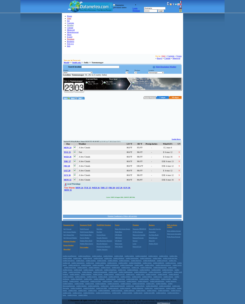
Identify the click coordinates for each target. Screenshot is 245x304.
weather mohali (156, 270)
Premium (136, 225)
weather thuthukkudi (149, 260)
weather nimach (111, 279)
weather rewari (84, 281)
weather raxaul (138, 293)
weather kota (130, 286)
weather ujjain (72, 290)
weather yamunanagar (78, 263)
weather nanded (171, 288)
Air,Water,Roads (153, 235)
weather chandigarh (77, 279)
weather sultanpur (143, 281)
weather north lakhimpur (103, 293)
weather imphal (102, 260)
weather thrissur (108, 256)
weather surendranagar (112, 265)
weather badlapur (68, 283)
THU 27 (67, 161)
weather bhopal (87, 258)
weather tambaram (132, 270)
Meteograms (118, 243)
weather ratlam (157, 258)
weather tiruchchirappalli (117, 286)
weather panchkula (98, 265)
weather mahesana (100, 283)
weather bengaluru (167, 270)
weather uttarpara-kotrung (163, 265)
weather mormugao (113, 283)
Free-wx (70, 44)
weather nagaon (74, 281)
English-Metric (176, 139)
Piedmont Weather (69, 241)
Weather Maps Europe (86, 243)
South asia (76, 62)
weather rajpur (92, 290)
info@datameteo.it (163, 303)
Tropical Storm (101, 235)
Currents (70, 23)
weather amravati (113, 288)
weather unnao (125, 267)
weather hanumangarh (160, 267)
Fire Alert (99, 232)
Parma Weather (68, 245)
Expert (69, 37)
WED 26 (67, 157)
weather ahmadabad (152, 286)
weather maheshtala (104, 290)
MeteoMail (66, 249)
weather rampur (153, 256)
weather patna (77, 258)
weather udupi (140, 274)
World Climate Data (85, 235)
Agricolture (152, 232)
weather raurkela (91, 260)
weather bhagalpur (89, 293)
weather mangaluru (164, 290)
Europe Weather (84, 238)
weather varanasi (88, 270)
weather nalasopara (146, 258)
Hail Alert (99, 229)
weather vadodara (100, 263)
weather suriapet (107, 281)
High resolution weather (172, 226)
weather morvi (157, 276)
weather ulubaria (113, 260)
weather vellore (83, 295)
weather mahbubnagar (141, 272)
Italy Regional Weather (70, 238)
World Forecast (84, 229)
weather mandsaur (68, 276)
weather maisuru (132, 281)
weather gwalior (155, 279)
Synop (179, 56)
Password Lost (137, 246)
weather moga (130, 274)
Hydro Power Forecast (173, 237)
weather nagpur (77, 293)
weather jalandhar (161, 283)
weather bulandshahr (135, 263)
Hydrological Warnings (103, 246)
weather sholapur (174, 274)
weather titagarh (163, 274)
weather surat (149, 288)
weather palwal (102, 276)
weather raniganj (109, 274)
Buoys (159, 58)
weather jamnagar (159, 288)
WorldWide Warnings (104, 225)
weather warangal (125, 288)
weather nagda (89, 283)
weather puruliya (92, 276)
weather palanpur (80, 276)
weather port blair (95, 281)
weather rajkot (172, 267)
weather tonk (99, 270)
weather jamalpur (81, 286)
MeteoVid (152, 240)
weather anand (113, 272)
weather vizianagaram (126, 265)
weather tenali (78, 270)
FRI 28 (67, 166)
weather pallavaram (146, 267)
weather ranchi (136, 276)
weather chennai (168, 276)
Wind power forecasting (174, 234)
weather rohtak (118, 256)
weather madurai (161, 293)
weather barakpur (145, 270)
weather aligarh (140, 286)
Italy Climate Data (68, 235)
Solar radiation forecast (174, 231)
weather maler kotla (132, 279)
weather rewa (90, 263)
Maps (69, 34)
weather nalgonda (114, 276)
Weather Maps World (86, 240)
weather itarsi (105, 286)
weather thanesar (87, 272)
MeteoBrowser (153, 238)
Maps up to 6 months (139, 235)
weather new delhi (101, 288)
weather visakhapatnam (126, 272)
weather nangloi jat (74, 265)
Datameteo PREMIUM (139, 229)
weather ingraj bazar (70, 267)
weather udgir (150, 283)
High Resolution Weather (166, 67)
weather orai (135, 267)
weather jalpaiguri (171, 281)
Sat (68, 21)
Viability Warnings (102, 249)
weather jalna (173, 256)
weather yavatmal (151, 274)
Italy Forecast (67, 229)
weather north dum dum (170, 258)
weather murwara (171, 263)
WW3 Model (118, 246)
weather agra (173, 260)
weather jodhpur (147, 276)
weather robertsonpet (155, 272)
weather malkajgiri (158, 263)
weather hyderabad (89, 288)
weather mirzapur (124, 260)
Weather (70, 25)
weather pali (66, 263)
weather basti (121, 279)
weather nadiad (123, 263)
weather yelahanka (99, 279)
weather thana (80, 260)
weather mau (108, 258)
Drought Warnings (102, 243)
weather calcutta (98, 274)
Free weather (84, 247)
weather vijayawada (120, 281)
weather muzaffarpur (84, 256)
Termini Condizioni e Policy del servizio (122, 216)
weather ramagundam (132, 258)
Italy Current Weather (69, 232)
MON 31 (67, 180)
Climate (70, 28)
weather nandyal (82, 267)
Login (161, 11)
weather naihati (67, 258)
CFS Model (118, 240)
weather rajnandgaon (110, 270)
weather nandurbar (94, 286)
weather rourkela (127, 293)
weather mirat (116, 267)
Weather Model (153, 243)
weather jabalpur (75, 274)
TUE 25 (67, 152)
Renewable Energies (155, 229)
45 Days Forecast (138, 232)
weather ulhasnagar (138, 288)
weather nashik (139, 265)
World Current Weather (87, 232)
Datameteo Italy (68, 225)
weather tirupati (98, 258)
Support (135, 240)
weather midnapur (94, 267)
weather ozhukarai (119, 258)
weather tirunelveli (117, 290)
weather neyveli (120, 274)
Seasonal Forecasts (138, 238)
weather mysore (72, 295)
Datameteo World (85, 225)
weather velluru (149, 265)
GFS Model (118, 235)
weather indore (163, 256)
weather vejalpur (126, 276)
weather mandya (168, 272)
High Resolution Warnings (104, 240)
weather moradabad (165, 286)
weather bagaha (79, 283)
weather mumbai (86, 265)
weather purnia (147, 263)
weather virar (122, 270)
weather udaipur (152, 290)
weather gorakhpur (76, 288)
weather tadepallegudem (157, 281)
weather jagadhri (166, 279)
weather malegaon (129, 290)
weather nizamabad (141, 256)
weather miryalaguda (138, 283)
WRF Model (118, 238)
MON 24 (67, 148)
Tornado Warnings (102, 238)
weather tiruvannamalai (100, 272)
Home (69, 16)
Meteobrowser (73, 32)
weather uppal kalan (75, 272)
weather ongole (177, 265)
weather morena (68, 270)
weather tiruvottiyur (69, 260)
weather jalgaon (141, 290)
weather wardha (144, 279)
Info (68, 46)
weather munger (112, 263)
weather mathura (97, 256)
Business (70, 41)
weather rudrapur (126, 283)
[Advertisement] (122, 119)
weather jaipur (82, 290)
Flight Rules (118, 232)
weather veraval (106, 267)
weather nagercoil (162, 260)
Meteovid (71, 30)
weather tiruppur (176, 290)
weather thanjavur (136, 260)
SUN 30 (67, 175)
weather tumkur (129, 256)
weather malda (116, 293)
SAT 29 (67, 171)
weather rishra (88, 279)
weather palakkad (86, 274)
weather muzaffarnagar (69, 256)
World (66, 62)
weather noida (67, 293)
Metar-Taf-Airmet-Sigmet (122, 229)
